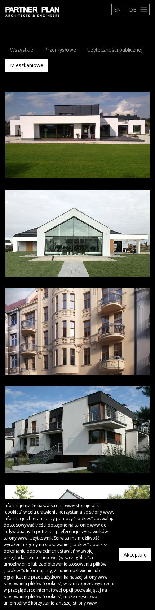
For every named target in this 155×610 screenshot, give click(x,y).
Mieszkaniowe (26, 65)
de (132, 9)
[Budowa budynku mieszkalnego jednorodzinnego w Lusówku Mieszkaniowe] (77, 233)
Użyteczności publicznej (114, 49)
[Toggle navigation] (144, 9)
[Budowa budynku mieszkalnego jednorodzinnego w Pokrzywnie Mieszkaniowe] (77, 135)
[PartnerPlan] (32, 11)
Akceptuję (135, 554)
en (117, 9)
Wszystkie (21, 49)
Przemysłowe (60, 49)
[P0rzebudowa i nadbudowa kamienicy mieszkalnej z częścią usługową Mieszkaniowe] (77, 331)
